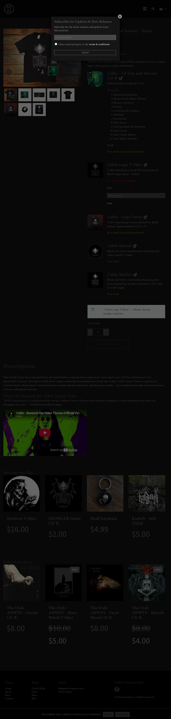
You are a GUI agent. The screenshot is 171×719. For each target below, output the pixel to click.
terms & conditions (99, 44)
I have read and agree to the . (84, 44)
